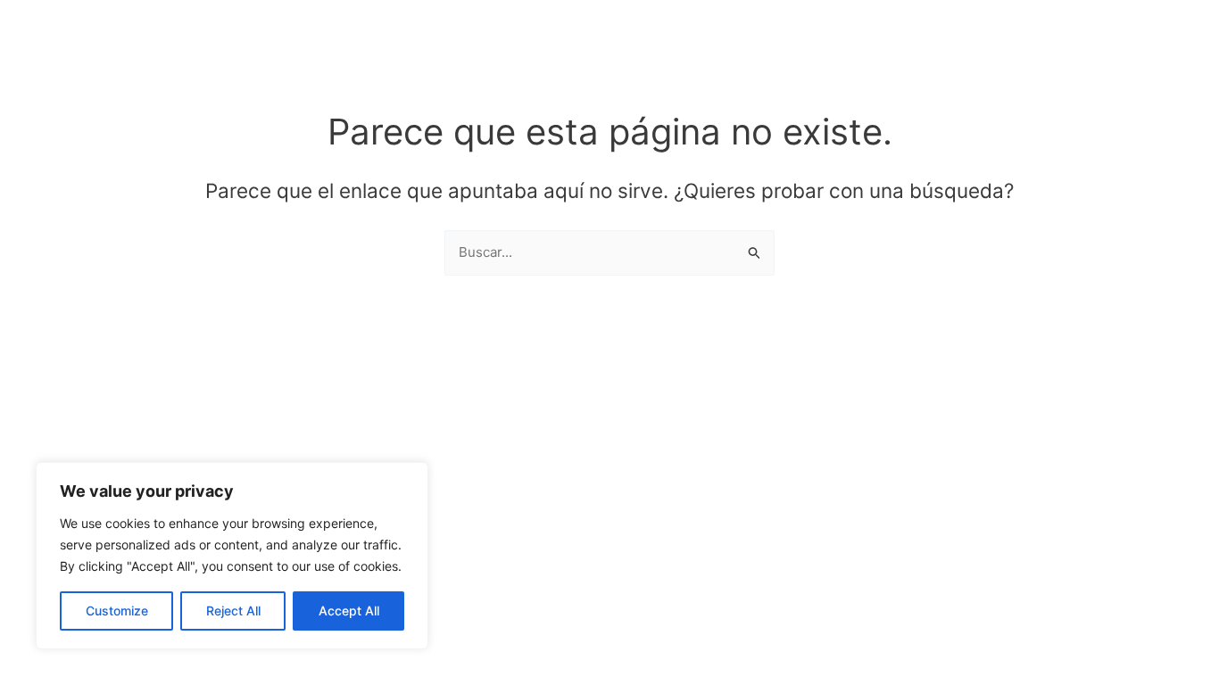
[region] (232, 555)
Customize (117, 610)
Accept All (349, 610)
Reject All (233, 610)
